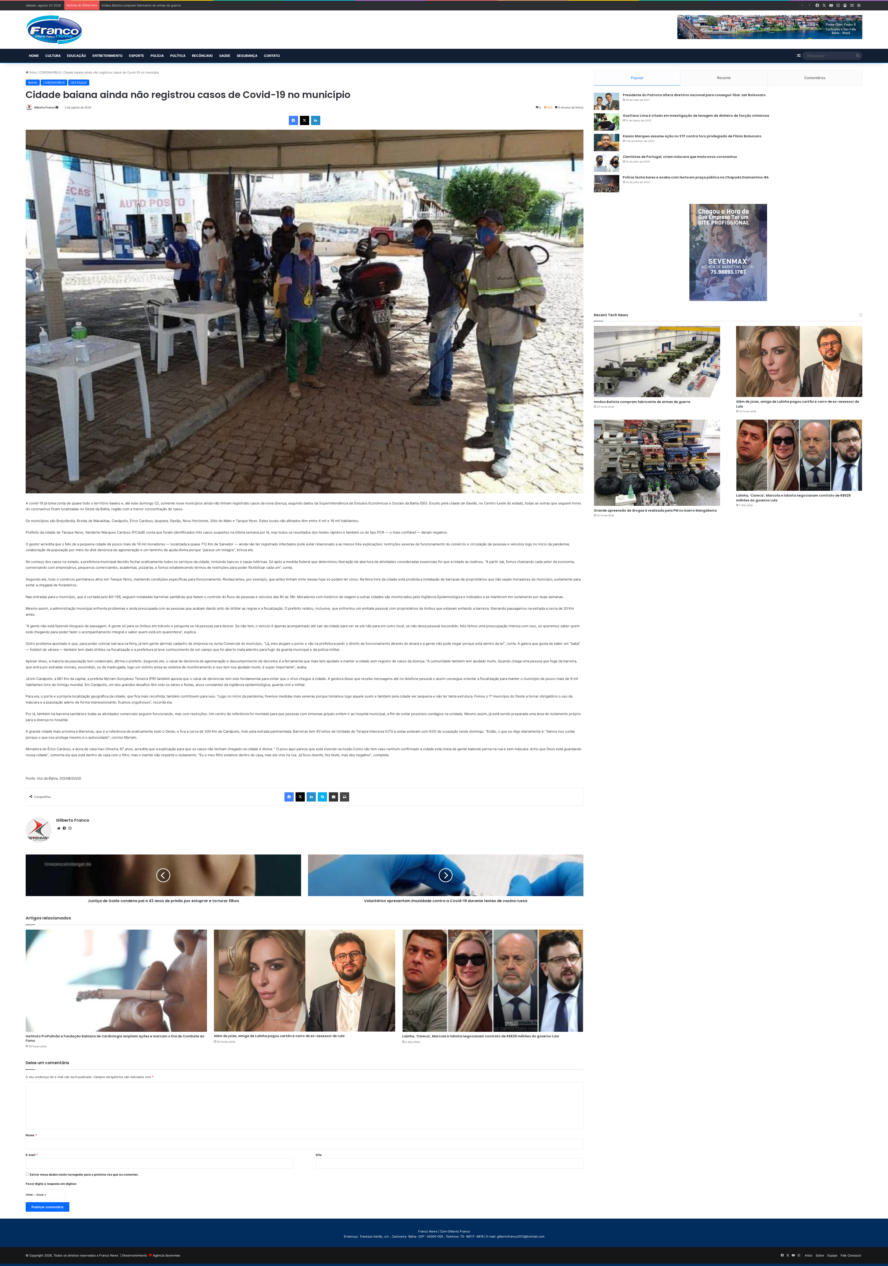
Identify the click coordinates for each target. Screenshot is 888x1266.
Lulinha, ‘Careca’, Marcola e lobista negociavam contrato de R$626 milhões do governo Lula (480, 1036)
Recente (724, 78)
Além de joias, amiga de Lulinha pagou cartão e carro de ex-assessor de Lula (279, 1036)
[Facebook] (293, 120)
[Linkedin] (315, 120)
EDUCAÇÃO (76, 56)
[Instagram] (70, 828)
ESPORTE (136, 56)
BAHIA (32, 82)
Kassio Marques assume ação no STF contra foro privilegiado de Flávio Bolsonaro (692, 136)
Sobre (820, 1255)
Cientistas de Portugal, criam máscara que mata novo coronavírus (680, 156)
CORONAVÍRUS (50, 72)
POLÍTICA (177, 56)
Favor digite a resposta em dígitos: (51, 1184)
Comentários (814, 78)
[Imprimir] (344, 797)
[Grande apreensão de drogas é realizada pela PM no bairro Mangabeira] (657, 463)
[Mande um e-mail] (57, 107)
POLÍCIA (157, 56)
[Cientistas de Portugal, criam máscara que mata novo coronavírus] (606, 163)
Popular (637, 78)
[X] (304, 120)
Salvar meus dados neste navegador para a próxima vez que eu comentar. (84, 1174)
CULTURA (53, 56)
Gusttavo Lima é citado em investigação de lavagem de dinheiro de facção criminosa (696, 115)
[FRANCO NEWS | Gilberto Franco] (59, 29)
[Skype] (322, 797)
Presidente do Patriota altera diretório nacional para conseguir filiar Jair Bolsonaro (694, 95)
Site (319, 1155)
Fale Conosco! (851, 1255)
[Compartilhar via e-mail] (333, 797)
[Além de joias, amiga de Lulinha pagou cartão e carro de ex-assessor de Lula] (304, 981)
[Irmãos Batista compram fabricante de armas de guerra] (657, 361)
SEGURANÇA (247, 56)
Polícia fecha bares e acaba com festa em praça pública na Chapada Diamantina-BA (696, 177)
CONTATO (272, 56)
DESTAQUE (79, 82)
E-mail (32, 1155)
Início (32, 72)
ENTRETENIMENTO (107, 56)
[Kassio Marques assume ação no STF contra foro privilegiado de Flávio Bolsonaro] (606, 142)
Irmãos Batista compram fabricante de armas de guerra (642, 401)
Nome (31, 1135)
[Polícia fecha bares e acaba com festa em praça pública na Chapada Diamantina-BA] (606, 183)
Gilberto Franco (44, 107)
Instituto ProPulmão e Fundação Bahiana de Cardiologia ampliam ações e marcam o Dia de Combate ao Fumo (115, 1038)
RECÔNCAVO (202, 56)
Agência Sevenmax (166, 1255)
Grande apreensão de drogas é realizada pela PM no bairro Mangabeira (153, 5)
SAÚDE (224, 56)
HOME (34, 56)
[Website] (59, 828)
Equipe (832, 1255)
